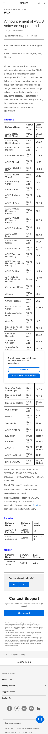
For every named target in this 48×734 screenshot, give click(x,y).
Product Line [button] (7, 679)
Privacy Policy (28, 732)
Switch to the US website (24, 376)
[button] (4, 3)
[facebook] (9, 708)
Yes (13, 584)
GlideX (35, 505)
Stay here (24, 369)
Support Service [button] (8, 692)
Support (17, 9)
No (24, 584)
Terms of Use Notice (12, 732)
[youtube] (31, 708)
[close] (41, 354)
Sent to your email (15, 36)
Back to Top (23, 662)
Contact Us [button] (6, 698)
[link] (24, 3)
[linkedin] (38, 708)
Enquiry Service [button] (8, 685)
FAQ (26, 9)
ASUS (7, 9)
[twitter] (16, 708)
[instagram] (24, 708)
